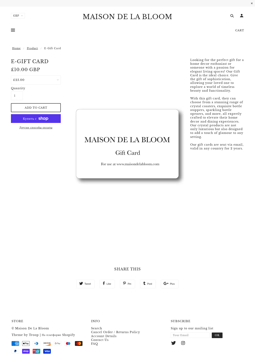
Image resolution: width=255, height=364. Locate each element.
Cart (239, 30)
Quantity (17, 88)
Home (16, 48)
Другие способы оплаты (35, 127)
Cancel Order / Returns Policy (115, 332)
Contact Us (100, 340)
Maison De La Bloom (127, 17)
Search (96, 328)
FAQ (94, 343)
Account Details (104, 336)
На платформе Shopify (58, 335)
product (32, 48)
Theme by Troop (25, 335)
